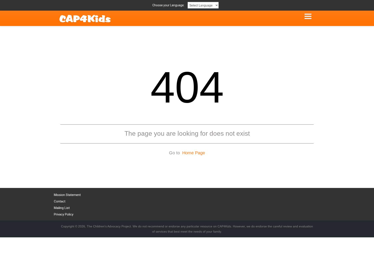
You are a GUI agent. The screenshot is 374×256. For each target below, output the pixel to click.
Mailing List (62, 208)
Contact (59, 201)
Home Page (193, 152)
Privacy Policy (63, 214)
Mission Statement (67, 195)
